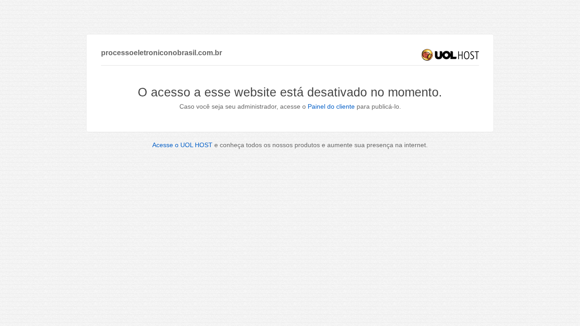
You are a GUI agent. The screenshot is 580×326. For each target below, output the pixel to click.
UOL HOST (450, 55)
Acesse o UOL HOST (182, 145)
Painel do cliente (331, 106)
